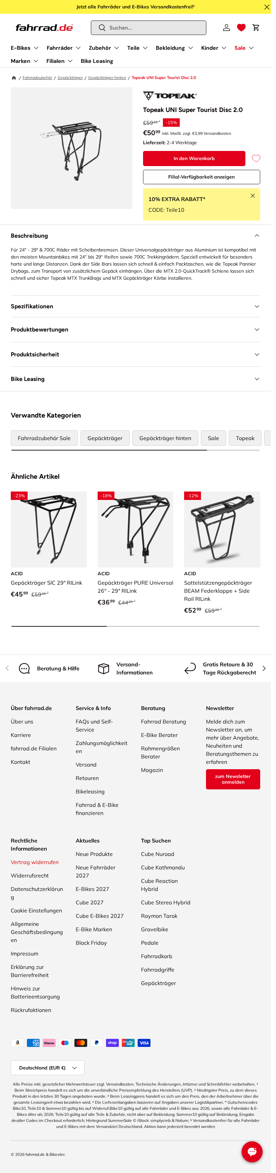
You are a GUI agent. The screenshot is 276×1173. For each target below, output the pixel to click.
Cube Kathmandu (163, 867)
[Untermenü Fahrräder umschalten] (78, 48)
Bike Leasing (97, 61)
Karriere (21, 735)
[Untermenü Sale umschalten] (251, 48)
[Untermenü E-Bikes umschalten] (36, 48)
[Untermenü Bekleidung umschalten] (190, 48)
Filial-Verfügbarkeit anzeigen (201, 177)
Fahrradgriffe (157, 969)
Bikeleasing (90, 791)
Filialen (55, 61)
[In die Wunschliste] (252, 158)
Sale (240, 47)
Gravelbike (154, 929)
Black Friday (91, 942)
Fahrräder (60, 47)
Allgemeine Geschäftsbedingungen (37, 932)
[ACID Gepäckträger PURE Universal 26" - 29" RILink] (136, 530)
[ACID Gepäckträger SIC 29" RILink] (49, 530)
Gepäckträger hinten (107, 77)
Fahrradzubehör (37, 77)
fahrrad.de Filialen (34, 748)
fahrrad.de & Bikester (45, 1154)
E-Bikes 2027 (92, 889)
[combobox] (149, 28)
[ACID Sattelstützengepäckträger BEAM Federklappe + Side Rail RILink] (222, 530)
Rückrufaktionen (31, 1010)
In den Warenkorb (194, 158)
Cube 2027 (90, 902)
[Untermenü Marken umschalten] (36, 61)
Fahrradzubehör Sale (44, 438)
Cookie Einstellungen (36, 910)
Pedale (150, 942)
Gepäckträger (70, 77)
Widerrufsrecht (30, 875)
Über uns (22, 721)
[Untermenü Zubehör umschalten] (116, 48)
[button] (241, 27)
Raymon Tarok (159, 915)
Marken (20, 61)
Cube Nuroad (157, 854)
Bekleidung (170, 47)
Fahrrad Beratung (163, 721)
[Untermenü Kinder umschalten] (224, 48)
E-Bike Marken (94, 929)
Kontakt (20, 761)
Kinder (209, 47)
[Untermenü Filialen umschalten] (70, 61)
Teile (133, 47)
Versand (86, 764)
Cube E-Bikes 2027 (100, 915)
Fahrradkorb (156, 956)
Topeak (245, 438)
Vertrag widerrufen (35, 862)
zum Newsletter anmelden (233, 779)
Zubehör (100, 47)
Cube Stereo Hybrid (166, 902)
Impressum (24, 953)
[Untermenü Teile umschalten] (145, 48)
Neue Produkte (94, 854)
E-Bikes (21, 47)
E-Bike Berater (159, 735)
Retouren (87, 778)
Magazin (152, 770)
